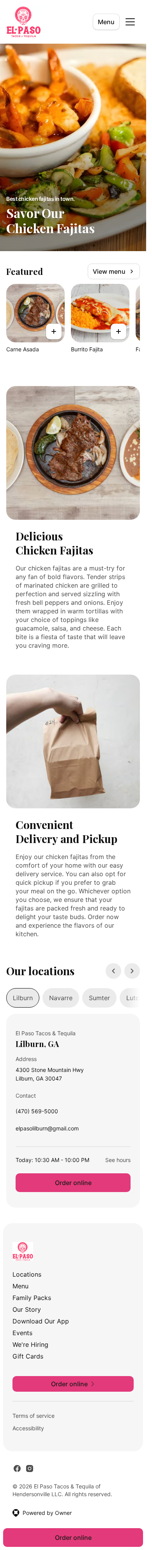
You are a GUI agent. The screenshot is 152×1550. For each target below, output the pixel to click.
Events (22, 1333)
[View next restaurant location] (132, 971)
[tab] (22, 998)
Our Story (26, 1309)
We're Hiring (30, 1344)
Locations (26, 1274)
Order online (73, 1183)
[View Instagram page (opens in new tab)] (29, 1468)
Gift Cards (27, 1356)
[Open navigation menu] (130, 22)
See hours (118, 1160)
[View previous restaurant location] (113, 971)
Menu (106, 22)
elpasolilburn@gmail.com (47, 1130)
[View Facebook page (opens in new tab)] (17, 1468)
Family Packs (31, 1298)
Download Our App (40, 1321)
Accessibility (28, 1428)
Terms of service (33, 1415)
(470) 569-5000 (37, 1113)
